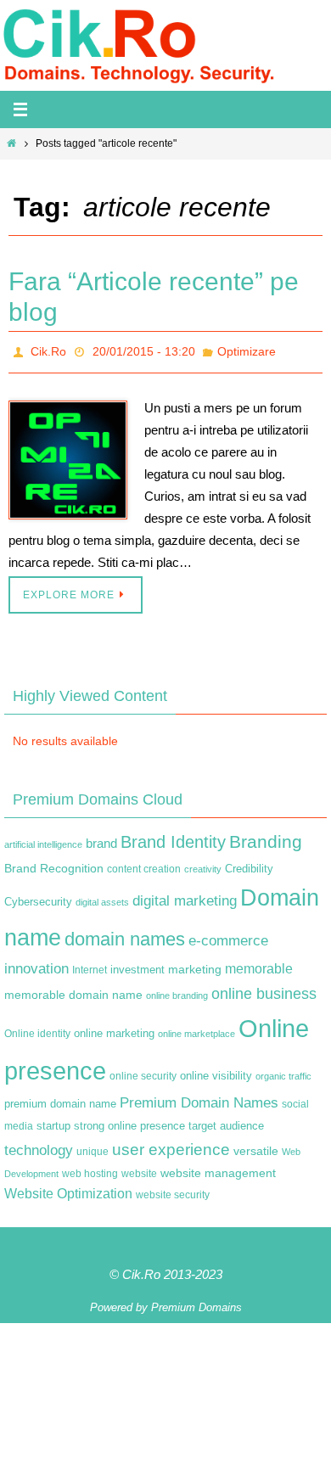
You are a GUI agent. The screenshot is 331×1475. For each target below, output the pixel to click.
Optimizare (246, 349)
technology (38, 1144)
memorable (259, 963)
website (139, 1169)
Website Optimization (68, 1189)
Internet (89, 965)
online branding (177, 991)
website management (218, 1168)
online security (143, 1071)
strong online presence (129, 1121)
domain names (125, 934)
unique (92, 1147)
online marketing (114, 1028)
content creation (144, 864)
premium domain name (60, 1099)
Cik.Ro (48, 349)
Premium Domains (196, 1303)
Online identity (37, 1029)
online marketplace (196, 1029)
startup (53, 1120)
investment (137, 965)
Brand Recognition (54, 863)
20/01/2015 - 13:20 (144, 349)
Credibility (249, 864)
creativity (203, 864)
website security (173, 1191)
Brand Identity (173, 836)
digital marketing (184, 896)
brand (101, 838)
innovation (36, 964)
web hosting (90, 1169)
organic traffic (283, 1071)
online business (264, 989)
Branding (265, 837)
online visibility (216, 1071)
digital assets (102, 898)
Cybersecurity (38, 898)
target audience (226, 1120)
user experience (171, 1144)
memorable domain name (73, 990)
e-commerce (228, 936)
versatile (255, 1146)
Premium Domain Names (199, 1099)
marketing (195, 964)
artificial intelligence (43, 839)
